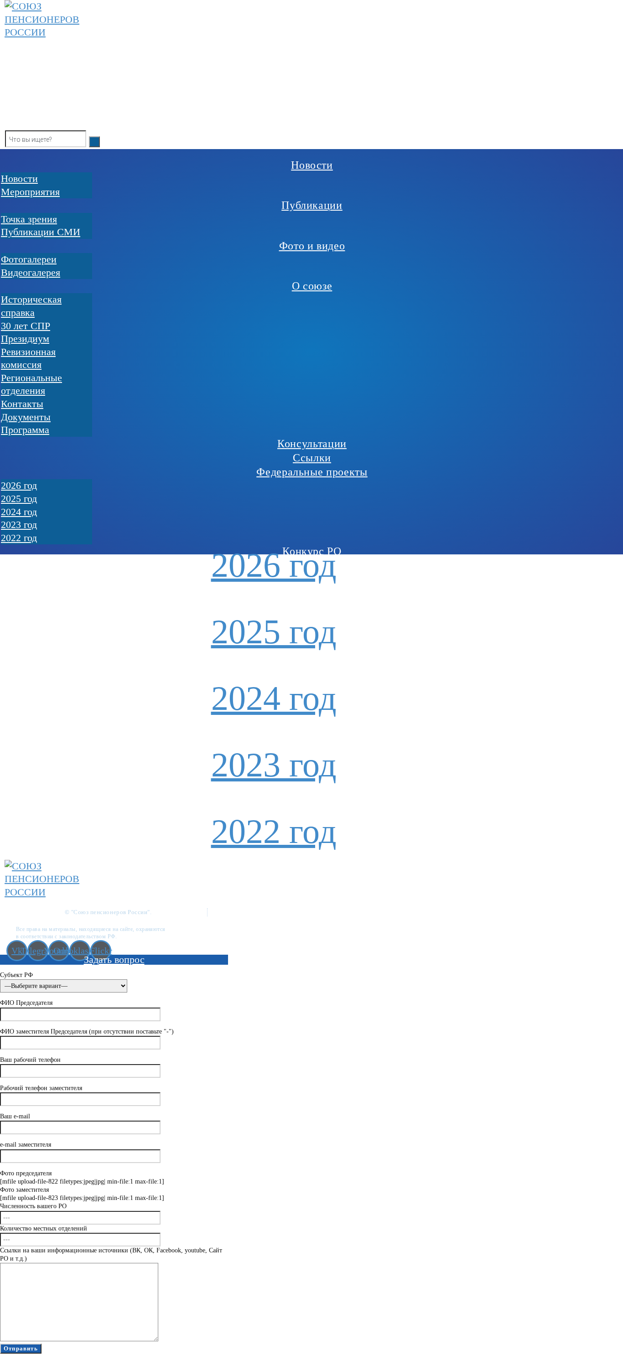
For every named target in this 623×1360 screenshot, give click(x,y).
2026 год (274, 564)
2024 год (274, 698)
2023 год (274, 764)
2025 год (274, 631)
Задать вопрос (114, 959)
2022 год (274, 831)
